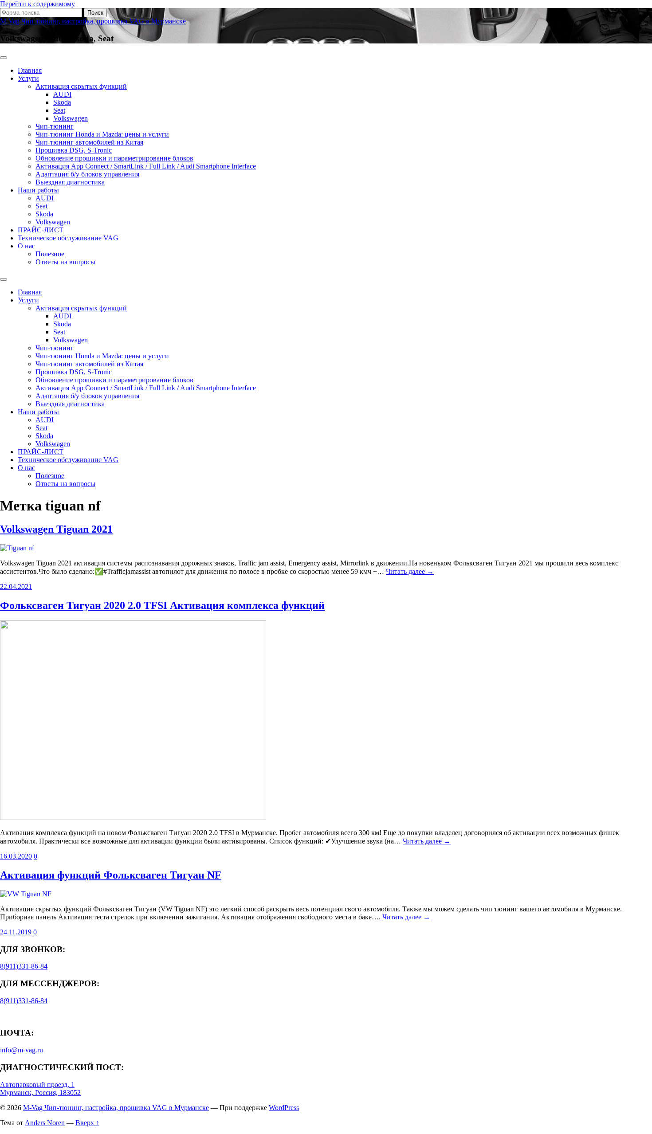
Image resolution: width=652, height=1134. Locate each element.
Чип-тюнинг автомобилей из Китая (89, 142)
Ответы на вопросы (65, 262)
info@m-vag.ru (21, 1050)
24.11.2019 (15, 932)
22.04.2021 (16, 586)
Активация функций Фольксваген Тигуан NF (110, 875)
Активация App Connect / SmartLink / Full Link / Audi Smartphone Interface (145, 166)
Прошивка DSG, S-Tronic (73, 150)
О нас (26, 246)
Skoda (62, 102)
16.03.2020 (16, 856)
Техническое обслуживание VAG (68, 238)
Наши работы (38, 190)
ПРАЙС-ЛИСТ (40, 230)
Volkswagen (70, 118)
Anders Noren (45, 1122)
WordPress (284, 1107)
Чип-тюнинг (54, 126)
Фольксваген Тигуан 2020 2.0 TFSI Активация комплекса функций (162, 605)
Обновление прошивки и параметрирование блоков (114, 158)
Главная (30, 70)
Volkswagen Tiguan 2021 (56, 529)
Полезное (49, 254)
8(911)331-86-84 (23, 966)
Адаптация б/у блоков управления (87, 174)
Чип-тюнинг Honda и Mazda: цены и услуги (102, 134)
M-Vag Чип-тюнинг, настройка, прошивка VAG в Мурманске (93, 21)
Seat (59, 110)
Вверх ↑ (87, 1122)
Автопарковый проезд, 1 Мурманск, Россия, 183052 (40, 1088)
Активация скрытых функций (81, 86)
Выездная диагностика (70, 182)
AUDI (62, 94)
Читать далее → (410, 571)
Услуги (28, 78)
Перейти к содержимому (37, 4)
